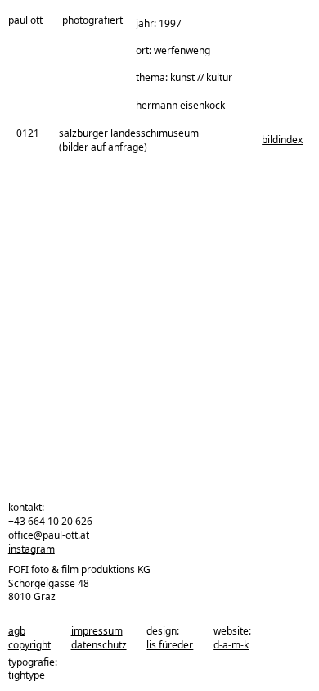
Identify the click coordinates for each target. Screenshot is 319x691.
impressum (97, 631)
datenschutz (99, 645)
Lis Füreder (169, 645)
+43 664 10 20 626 (50, 521)
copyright (29, 645)
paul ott (25, 20)
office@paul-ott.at (48, 535)
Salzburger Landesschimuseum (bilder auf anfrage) (129, 140)
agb (16, 631)
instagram (31, 549)
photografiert (92, 20)
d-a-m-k (231, 645)
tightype (26, 675)
